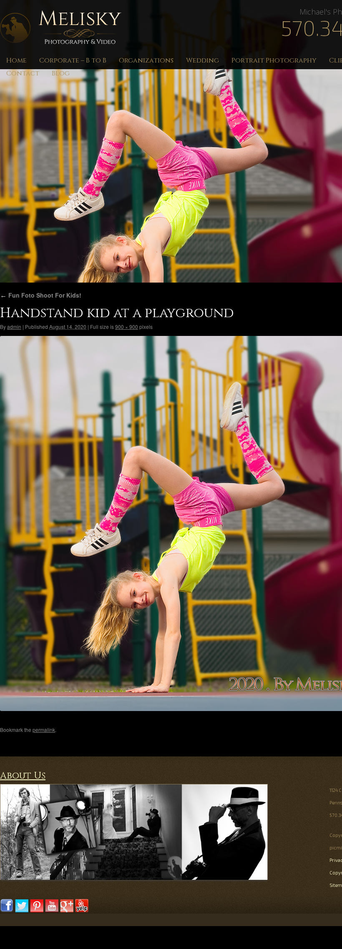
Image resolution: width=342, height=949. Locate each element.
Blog (61, 73)
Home (16, 60)
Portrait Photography (274, 60)
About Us (22, 776)
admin (14, 326)
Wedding (202, 60)
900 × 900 (126, 326)
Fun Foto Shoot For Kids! (40, 295)
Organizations (146, 60)
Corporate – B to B (72, 60)
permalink (44, 729)
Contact (22, 73)
